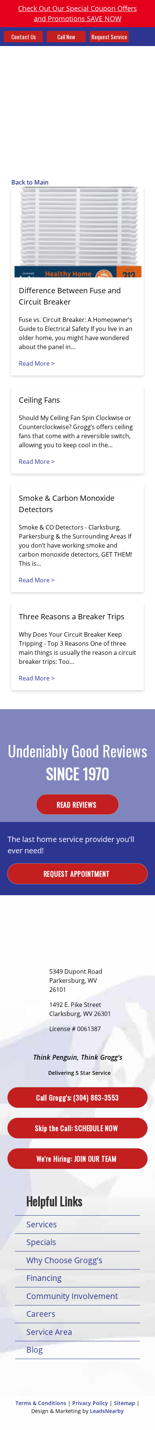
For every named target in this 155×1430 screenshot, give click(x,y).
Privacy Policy (90, 1403)
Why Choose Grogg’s (64, 1260)
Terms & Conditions (40, 1403)
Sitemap (124, 1403)
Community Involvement (72, 1296)
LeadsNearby (107, 1411)
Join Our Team (77, 1159)
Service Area (49, 1332)
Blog (34, 1349)
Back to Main (30, 182)
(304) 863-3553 (77, 1097)
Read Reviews (77, 805)
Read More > (37, 363)
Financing (44, 1278)
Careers (40, 1313)
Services (41, 1224)
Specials (41, 1242)
